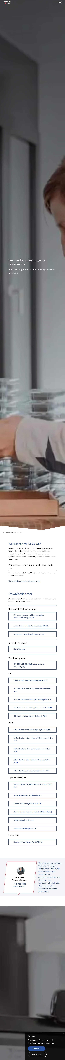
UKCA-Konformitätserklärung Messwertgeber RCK (32, 750)
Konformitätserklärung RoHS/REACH (28, 842)
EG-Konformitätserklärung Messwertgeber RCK (32, 700)
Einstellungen (37, 1054)
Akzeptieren (36, 1049)
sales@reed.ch (19, 886)
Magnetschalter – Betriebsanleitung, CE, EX (31, 626)
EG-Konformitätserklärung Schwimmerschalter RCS (32, 690)
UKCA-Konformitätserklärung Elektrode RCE (31, 771)
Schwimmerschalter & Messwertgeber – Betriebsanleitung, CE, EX (29, 616)
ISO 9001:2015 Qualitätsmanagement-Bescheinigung (29, 665)
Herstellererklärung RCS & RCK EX (27, 804)
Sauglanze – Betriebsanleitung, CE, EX (29, 634)
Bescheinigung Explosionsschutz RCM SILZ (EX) (33, 812)
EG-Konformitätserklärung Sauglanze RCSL (31, 680)
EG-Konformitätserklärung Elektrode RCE (30, 716)
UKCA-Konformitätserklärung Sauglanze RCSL (32, 730)
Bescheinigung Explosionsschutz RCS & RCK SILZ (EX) (33, 785)
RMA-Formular (19, 649)
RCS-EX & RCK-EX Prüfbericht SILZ (28, 795)
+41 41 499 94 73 (19, 884)
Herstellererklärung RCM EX (25, 828)
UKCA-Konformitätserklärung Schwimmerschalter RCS (33, 739)
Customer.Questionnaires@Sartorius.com (24, 581)
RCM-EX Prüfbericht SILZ (24, 820)
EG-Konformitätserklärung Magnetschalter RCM (33, 708)
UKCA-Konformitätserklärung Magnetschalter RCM (32, 761)
